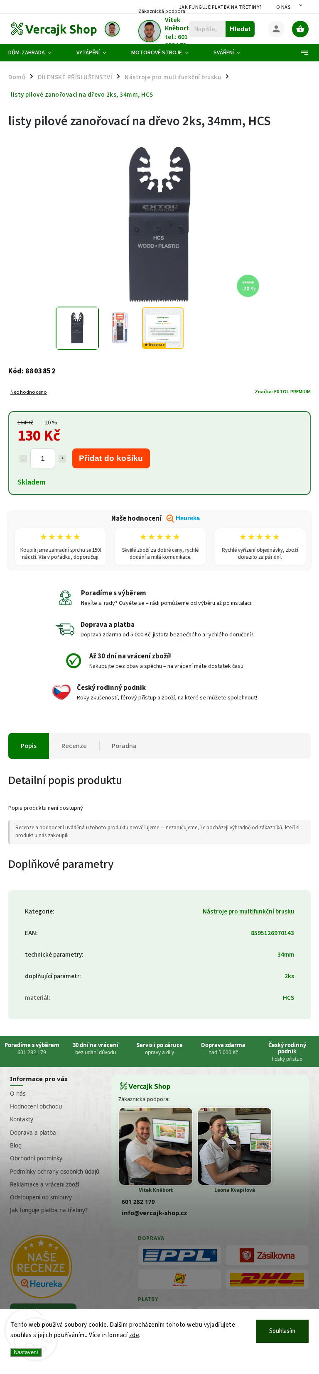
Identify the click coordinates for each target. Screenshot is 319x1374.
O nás (283, 7)
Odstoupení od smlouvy (41, 1197)
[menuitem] (36, 52)
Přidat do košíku (111, 458)
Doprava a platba (33, 1132)
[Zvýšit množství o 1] (62, 459)
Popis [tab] (29, 745)
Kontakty (21, 1119)
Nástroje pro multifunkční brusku (248, 911)
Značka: (283, 391)
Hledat (240, 28)
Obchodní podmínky (36, 1158)
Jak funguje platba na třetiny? (220, 7)
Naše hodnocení (155, 519)
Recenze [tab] (74, 745)
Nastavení (26, 1352)
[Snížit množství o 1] (23, 459)
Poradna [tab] (124, 745)
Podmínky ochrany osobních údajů (54, 1171)
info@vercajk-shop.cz (154, 1212)
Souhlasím (282, 1331)
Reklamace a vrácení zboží (44, 1184)
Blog (16, 1145)
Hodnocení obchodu (36, 1106)
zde (134, 1335)
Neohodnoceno (28, 392)
